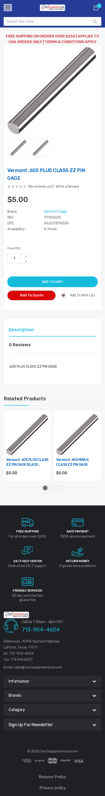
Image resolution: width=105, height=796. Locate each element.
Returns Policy (52, 777)
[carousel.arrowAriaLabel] (27, 522)
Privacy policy (53, 788)
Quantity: (14, 248)
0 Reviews (20, 345)
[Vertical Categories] (8, 7)
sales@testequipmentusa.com (38, 667)
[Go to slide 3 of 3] (59, 487)
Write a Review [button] (67, 186)
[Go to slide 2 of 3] (52, 487)
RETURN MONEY (77, 561)
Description (21, 329)
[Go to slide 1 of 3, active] (45, 487)
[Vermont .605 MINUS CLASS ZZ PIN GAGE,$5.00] (77, 434)
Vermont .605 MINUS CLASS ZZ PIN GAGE (72, 462)
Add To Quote (31, 295)
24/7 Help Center (27, 561)
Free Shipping (27, 531)
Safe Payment (77, 531)
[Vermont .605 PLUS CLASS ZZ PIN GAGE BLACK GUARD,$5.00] (27, 434)
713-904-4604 (41, 629)
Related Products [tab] (25, 399)
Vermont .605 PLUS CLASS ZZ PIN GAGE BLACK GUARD (27, 462)
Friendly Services (27, 590)
